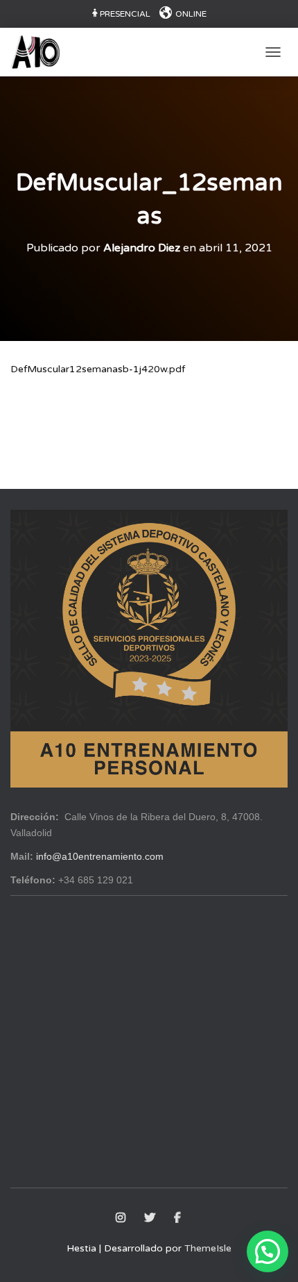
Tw (150, 1218)
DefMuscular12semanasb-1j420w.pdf (97, 369)
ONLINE (191, 14)
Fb (178, 1218)
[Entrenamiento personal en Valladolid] (40, 52)
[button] (267, 1251)
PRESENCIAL (125, 14)
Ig (121, 1218)
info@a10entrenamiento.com (100, 856)
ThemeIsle (207, 1248)
